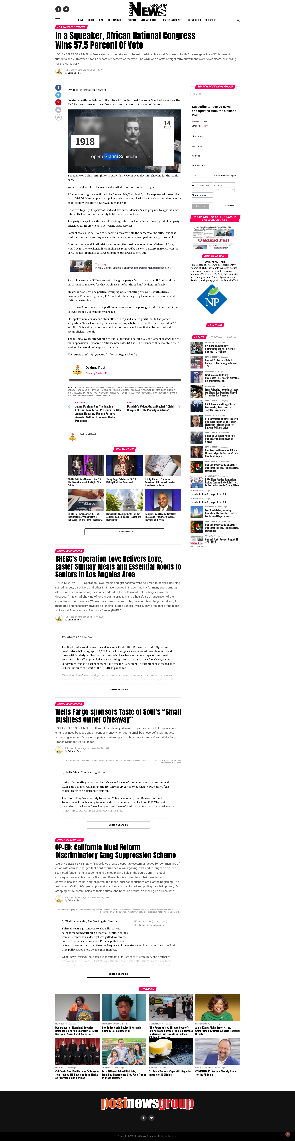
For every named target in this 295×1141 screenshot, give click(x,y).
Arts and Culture (149, 20)
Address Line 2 (199, 165)
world (82, 396)
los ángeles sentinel (143, 390)
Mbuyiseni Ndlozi (166, 390)
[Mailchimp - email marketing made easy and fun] (229, 205)
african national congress (101, 387)
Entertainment (115, 20)
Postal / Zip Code (200, 185)
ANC (121, 387)
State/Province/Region (224, 175)
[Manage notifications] (287, 1134)
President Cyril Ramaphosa (125, 393)
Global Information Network (84, 390)
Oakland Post (74, 73)
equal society (165, 387)
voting (72, 396)
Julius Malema (121, 390)
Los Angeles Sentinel (125, 354)
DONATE (90, 20)
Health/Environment (172, 20)
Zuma (107, 396)
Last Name (197, 146)
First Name (197, 136)
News (100, 20)
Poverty (104, 393)
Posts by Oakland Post (97, 373)
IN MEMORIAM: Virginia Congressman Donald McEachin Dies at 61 (133, 267)
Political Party (77, 393)
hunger (107, 390)
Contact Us (210, 20)
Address (196, 156)
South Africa (150, 393)
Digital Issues (194, 20)
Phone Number (199, 195)
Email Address (200, 126)
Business (132, 20)
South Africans (168, 393)
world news (94, 396)
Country (218, 185)
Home (80, 20)
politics (92, 393)
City (194, 175)
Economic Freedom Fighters (140, 387)
